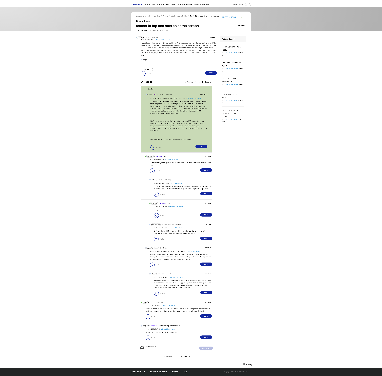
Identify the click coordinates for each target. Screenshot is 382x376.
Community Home (149, 4)
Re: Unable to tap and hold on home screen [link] (205, 16)
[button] (213, 38)
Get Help (173, 4)
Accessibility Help (138, 372)
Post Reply (206, 348)
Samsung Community (143, 16)
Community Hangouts (185, 4)
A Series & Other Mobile (179, 16)
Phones (165, 16)
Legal (185, 372)
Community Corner (163, 4)
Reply (211, 73)
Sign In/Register (238, 4)
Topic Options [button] (240, 25)
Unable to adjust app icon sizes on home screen (231, 113)
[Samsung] (136, 4)
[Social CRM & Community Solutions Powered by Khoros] (247, 363)
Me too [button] (146, 69)
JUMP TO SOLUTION (229, 17)
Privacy (175, 372)
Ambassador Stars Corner (201, 4)
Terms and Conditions (158, 372)
